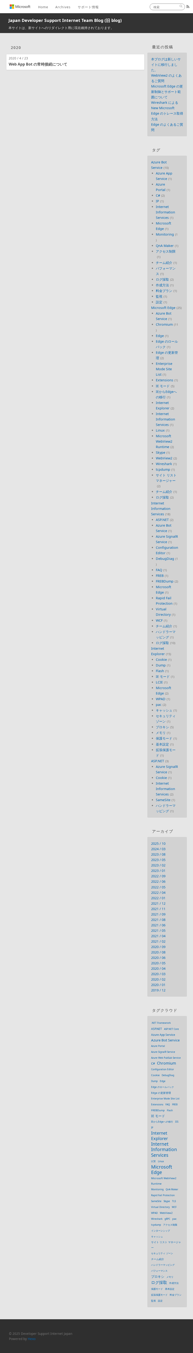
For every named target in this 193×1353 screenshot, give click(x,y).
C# (158, 195)
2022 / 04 (158, 892)
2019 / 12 (158, 990)
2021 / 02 (158, 941)
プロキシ (162, 727)
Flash (160, 671)
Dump (161, 665)
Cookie (161, 659)
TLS (174, 1201)
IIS (176, 1121)
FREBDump (164, 581)
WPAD (160, 699)
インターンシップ (160, 1230)
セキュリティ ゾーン (162, 1253)
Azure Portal (158, 1046)
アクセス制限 (166, 251)
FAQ (159, 570)
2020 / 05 (158, 963)
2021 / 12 (158, 903)
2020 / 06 (158, 957)
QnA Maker (165, 245)
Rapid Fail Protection (163, 1195)
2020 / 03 (158, 974)
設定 (159, 302)
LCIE (159, 682)
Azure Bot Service (165, 1040)
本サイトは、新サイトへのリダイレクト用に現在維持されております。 (61, 27)
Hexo (32, 1338)
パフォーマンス (159, 1270)
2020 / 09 (158, 947)
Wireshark (164, 464)
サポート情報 (88, 7)
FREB (160, 575)
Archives (63, 7)
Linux (160, 430)
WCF (159, 620)
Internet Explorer (159, 1135)
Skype (160, 452)
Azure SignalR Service (163, 1051)
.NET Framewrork (161, 1022)
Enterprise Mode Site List (164, 369)
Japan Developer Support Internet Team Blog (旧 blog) (65, 20)
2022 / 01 (158, 898)
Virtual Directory (160, 1207)
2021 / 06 (158, 925)
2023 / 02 (158, 865)
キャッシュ (164, 710)
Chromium (164, 324)
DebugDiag (165, 558)
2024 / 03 (158, 849)
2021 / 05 (158, 930)
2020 (16, 47)
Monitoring (165, 234)
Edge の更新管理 (161, 1093)
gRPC (167, 1218)
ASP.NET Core (171, 1029)
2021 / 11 (158, 909)
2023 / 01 (158, 870)
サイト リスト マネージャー (166, 1244)
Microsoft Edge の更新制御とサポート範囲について (167, 91)
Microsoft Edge (163, 307)
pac (158, 704)
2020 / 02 (158, 979)
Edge (160, 335)
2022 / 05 (158, 887)
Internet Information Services (165, 212)
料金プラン (164, 290)
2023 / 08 (158, 854)
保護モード (164, 738)
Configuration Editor (162, 1069)
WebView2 (164, 458)
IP (157, 201)
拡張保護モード (159, 1294)
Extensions (164, 380)
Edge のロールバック (162, 1087)
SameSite (163, 800)
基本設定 (162, 744)
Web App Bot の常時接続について (38, 64)
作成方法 (162, 285)
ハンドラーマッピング (163, 1264)
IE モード (163, 386)
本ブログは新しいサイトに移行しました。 (166, 64)
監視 (159, 296)
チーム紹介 (164, 262)
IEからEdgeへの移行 (162, 1121)
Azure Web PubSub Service (166, 1057)
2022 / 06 (158, 881)
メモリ (161, 732)
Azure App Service (163, 1035)
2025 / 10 (158, 843)
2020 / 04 (158, 968)
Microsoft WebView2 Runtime (164, 441)
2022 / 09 (158, 876)
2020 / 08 (158, 952)
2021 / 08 (158, 919)
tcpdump (163, 469)
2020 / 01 (158, 984)
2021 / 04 (158, 936)
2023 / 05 (158, 860)
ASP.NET (162, 519)
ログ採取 (162, 279)
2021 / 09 (158, 914)
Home (43, 7)
